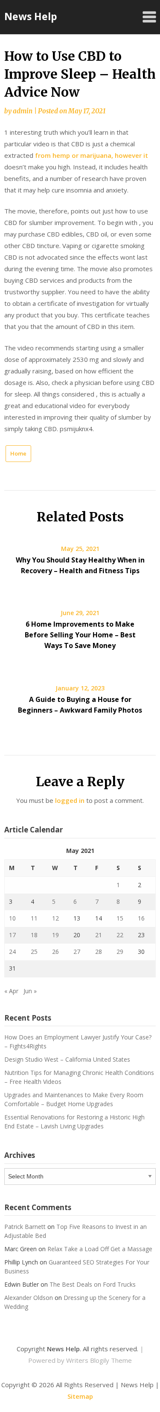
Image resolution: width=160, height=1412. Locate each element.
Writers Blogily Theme (99, 1360)
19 (55, 935)
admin (22, 111)
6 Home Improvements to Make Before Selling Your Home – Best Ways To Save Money (80, 634)
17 (12, 935)
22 (119, 935)
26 (55, 951)
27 (76, 951)
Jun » (30, 991)
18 (34, 935)
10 (12, 918)
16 (141, 918)
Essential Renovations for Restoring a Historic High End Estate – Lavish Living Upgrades (74, 1121)
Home (18, 453)
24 (12, 951)
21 (98, 935)
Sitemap (80, 1396)
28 (98, 951)
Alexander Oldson (28, 1298)
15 (119, 918)
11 (34, 918)
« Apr (11, 991)
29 (119, 951)
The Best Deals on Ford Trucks (92, 1284)
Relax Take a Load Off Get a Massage (99, 1249)
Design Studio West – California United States (67, 1059)
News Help (30, 16)
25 (34, 951)
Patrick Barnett (25, 1227)
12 (55, 918)
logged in (69, 800)
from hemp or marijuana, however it (91, 155)
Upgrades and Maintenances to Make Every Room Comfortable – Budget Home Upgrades (73, 1099)
